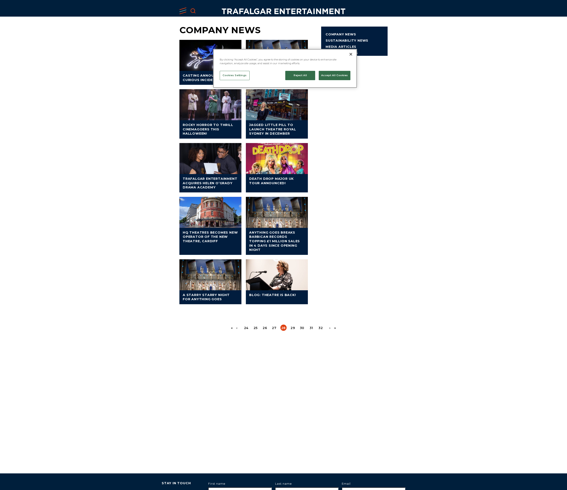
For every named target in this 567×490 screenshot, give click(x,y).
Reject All (300, 75)
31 (311, 328)
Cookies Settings (235, 75)
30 (302, 328)
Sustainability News (347, 41)
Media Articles (341, 47)
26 (265, 328)
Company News (341, 34)
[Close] (351, 54)
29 (293, 328)
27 (274, 328)
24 (246, 328)
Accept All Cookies (334, 75)
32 (320, 328)
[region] (285, 68)
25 (256, 328)
